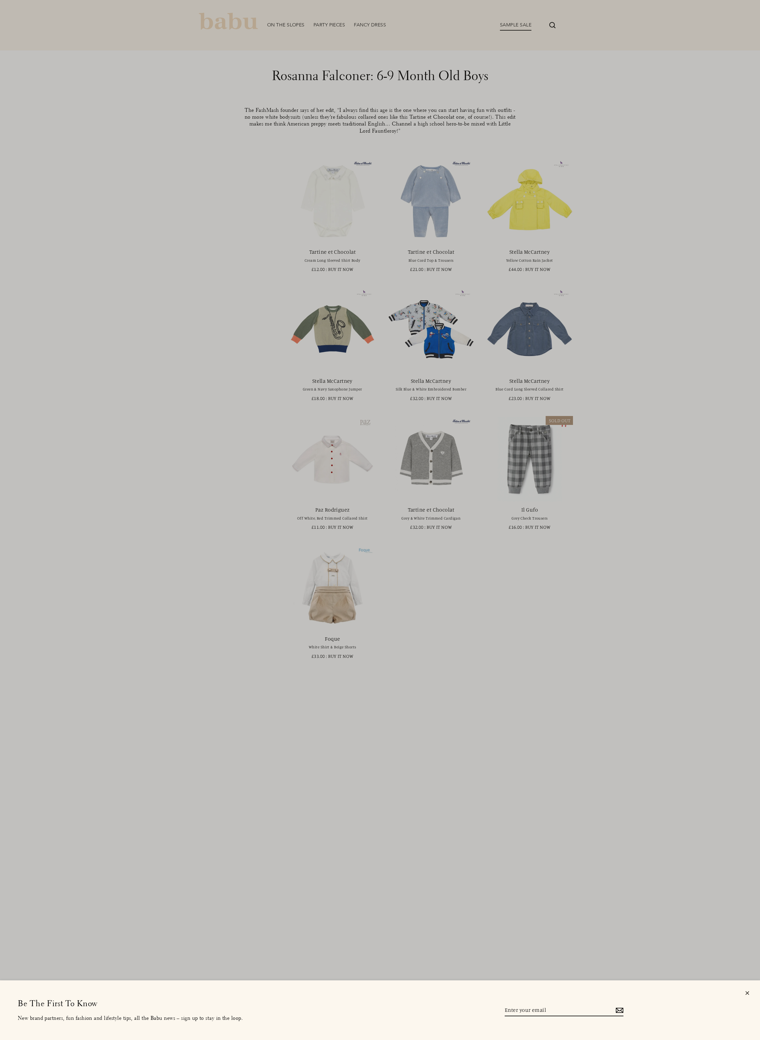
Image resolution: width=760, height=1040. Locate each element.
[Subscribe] (618, 1010)
